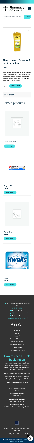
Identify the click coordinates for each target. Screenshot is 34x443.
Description (9, 95)
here (17, 365)
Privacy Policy (8, 434)
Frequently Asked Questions (17, 350)
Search (28, 16)
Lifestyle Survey (17, 347)
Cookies (27, 434)
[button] (28, 30)
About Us (17, 330)
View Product (10, 192)
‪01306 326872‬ (18, 308)
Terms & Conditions (18, 434)
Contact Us (17, 336)
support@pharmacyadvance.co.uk (18, 313)
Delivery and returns (17, 342)
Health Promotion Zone (17, 344)
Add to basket (15, 86)
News (17, 333)
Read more (9, 146)
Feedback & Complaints (17, 339)
